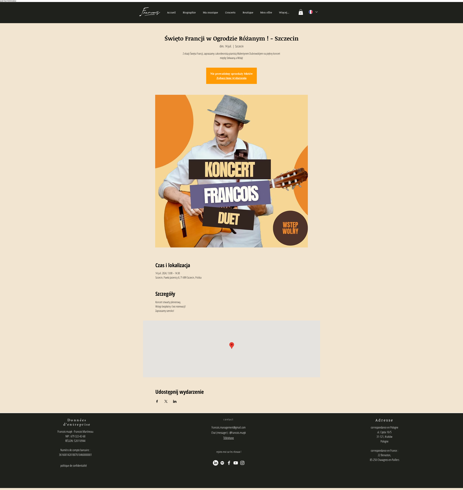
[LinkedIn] (215, 463)
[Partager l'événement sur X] (166, 401)
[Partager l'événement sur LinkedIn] (175, 401)
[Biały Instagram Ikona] (242, 463)
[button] (210, 12)
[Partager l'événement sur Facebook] (157, 401)
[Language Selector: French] (313, 12)
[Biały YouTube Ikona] (235, 463)
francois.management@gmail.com (229, 427)
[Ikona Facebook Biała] (229, 463)
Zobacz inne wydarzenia (231, 78)
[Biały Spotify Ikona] (222, 463)
